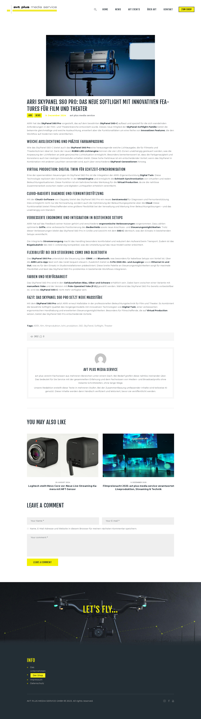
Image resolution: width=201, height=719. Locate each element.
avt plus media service (82, 115)
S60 (81, 325)
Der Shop (38, 675)
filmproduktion (52, 325)
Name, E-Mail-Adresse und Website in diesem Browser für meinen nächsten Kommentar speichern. (83, 528)
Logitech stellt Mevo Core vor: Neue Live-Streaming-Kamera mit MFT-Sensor (62, 488)
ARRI (30, 115)
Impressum (36, 679)
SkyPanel (88, 325)
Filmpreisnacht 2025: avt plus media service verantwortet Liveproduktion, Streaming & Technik (138, 488)
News (38, 115)
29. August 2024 (62, 482)
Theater (108, 325)
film (42, 325)
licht (63, 325)
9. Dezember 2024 (55, 115)
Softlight (98, 325)
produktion (72, 325)
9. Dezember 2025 (138, 482)
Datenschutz (37, 683)
